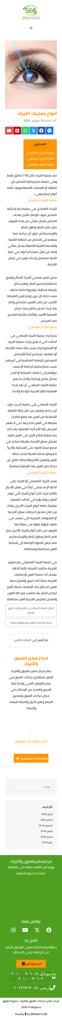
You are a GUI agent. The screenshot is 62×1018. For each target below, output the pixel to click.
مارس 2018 (47, 831)
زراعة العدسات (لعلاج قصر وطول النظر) (31, 622)
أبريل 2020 (47, 814)
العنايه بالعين (22, 640)
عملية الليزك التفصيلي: (40, 164)
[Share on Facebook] (41, 130)
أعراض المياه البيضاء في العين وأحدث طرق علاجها (31, 610)
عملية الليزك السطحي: (40, 158)
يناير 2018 (47, 842)
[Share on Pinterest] (17, 130)
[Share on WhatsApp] (25, 130)
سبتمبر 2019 (46, 825)
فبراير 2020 (46, 820)
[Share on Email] (9, 130)
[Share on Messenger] (49, 130)
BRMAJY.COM (39, 1014)
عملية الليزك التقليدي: (40, 153)
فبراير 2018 (46, 836)
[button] (31, 758)
